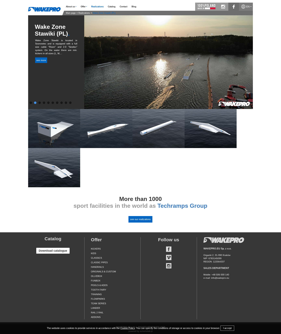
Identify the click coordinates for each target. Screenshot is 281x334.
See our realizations (140, 219)
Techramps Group (182, 205)
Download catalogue (53, 250)
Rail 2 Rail (97, 312)
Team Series (98, 303)
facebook (233, 7)
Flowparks (98, 299)
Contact (123, 7)
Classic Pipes (99, 262)
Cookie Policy (127, 328)
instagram (223, 7)
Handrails (97, 267)
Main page (71, 13)
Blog (134, 7)
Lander (95, 308)
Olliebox (96, 276)
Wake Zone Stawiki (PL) (104, 13)
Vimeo (168, 257)
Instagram (168, 265)
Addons (95, 317)
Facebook (168, 249)
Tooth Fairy (98, 289)
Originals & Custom (103, 271)
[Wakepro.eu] (44, 9)
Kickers (96, 248)
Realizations (97, 7)
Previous (79, 62)
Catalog (111, 7)
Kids (93, 253)
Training (96, 294)
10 (70, 103)
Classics (96, 258)
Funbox (95, 280)
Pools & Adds (99, 285)
